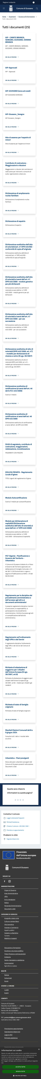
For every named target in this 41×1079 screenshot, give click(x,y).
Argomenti (12, 16)
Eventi (6, 993)
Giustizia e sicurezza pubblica (13, 951)
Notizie (6, 975)
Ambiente (7, 957)
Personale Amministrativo (12, 906)
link (2, 1063)
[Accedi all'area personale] (33, 2)
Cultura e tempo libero (11, 921)
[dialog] (20, 1063)
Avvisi (6, 981)
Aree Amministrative (11, 893)
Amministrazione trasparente (13, 1047)
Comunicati (8, 978)
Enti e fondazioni (9, 899)
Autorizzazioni (9, 963)
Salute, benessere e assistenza (14, 960)
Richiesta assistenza (11, 1038)
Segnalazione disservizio (12, 1032)
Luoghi (6, 990)
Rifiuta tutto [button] (20, 1071)
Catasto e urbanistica (11, 933)
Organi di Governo (10, 890)
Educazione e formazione (12, 948)
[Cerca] (37, 8)
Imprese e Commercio (11, 927)
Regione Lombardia (9, 2)
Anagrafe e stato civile (11, 918)
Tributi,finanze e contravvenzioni (15, 954)
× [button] (39, 1049)
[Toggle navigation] (4, 8)
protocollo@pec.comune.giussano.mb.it (17, 1017)
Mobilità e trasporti (10, 938)
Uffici (6, 896)
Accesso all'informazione (26, 16)
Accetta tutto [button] (20, 1067)
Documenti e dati (9, 909)
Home (4, 16)
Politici (6, 902)
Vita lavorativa (9, 924)
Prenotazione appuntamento (13, 1028)
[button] (20, 1075)
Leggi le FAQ (8, 1035)
